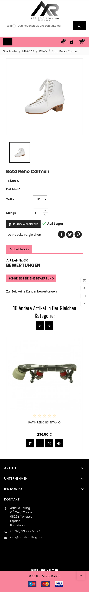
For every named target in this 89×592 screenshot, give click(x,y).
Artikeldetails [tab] (19, 249)
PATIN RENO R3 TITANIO (44, 422)
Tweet (69, 234)
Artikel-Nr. (14, 260)
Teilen (61, 234)
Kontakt (12, 499)
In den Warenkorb (23, 224)
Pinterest (78, 234)
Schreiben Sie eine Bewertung (31, 278)
